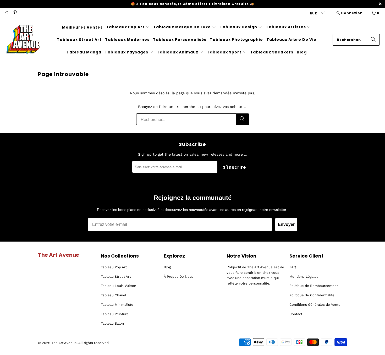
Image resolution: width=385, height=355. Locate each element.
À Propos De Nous (179, 276)
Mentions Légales (303, 276)
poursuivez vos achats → (224, 107)
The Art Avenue (64, 343)
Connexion (352, 13)
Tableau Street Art (116, 276)
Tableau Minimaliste (117, 305)
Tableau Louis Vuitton (118, 286)
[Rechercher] (373, 40)
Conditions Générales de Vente (314, 305)
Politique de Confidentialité (311, 295)
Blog (167, 267)
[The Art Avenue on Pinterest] (14, 13)
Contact (295, 314)
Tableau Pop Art (114, 267)
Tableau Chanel (113, 295)
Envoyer (286, 224)
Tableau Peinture (115, 314)
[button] (128, 27)
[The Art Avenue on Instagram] (6, 13)
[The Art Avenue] (23, 39)
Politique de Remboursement (313, 286)
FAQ (292, 267)
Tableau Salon (112, 323)
